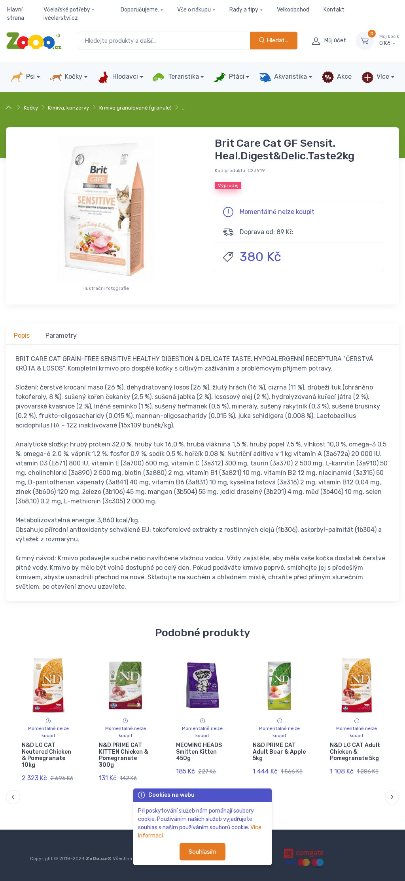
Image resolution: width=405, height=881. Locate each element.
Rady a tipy (243, 9)
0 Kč (389, 40)
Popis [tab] (22, 335)
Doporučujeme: (140, 9)
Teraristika (183, 76)
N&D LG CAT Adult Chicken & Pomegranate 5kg (355, 752)
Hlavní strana (15, 13)
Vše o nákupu (194, 9)
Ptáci (235, 76)
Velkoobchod (293, 9)
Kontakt (334, 9)
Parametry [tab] (61, 335)
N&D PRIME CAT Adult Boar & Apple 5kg (279, 752)
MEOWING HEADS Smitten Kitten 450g (199, 752)
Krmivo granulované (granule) (135, 108)
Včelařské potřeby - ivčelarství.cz (69, 13)
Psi (30, 76)
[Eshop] (9, 108)
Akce (343, 76)
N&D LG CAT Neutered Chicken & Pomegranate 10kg (46, 755)
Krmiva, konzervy (68, 108)
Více (382, 76)
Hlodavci (124, 76)
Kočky (72, 76)
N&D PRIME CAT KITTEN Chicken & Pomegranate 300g (123, 755)
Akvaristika (290, 76)
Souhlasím (202, 851)
